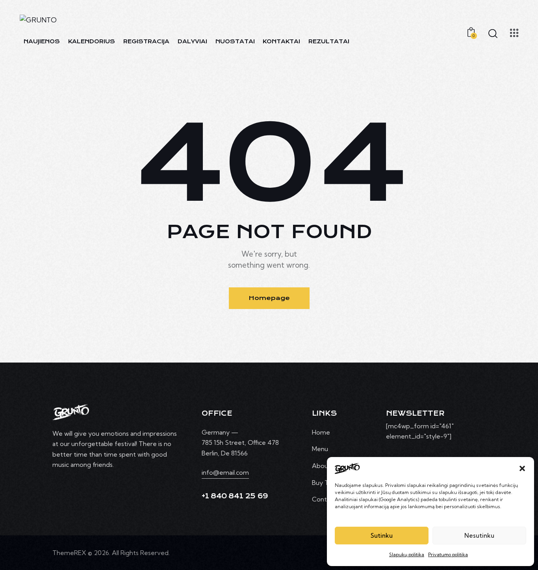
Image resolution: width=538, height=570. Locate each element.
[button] (522, 468)
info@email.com (225, 472)
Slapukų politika (406, 554)
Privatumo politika (448, 554)
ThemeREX (69, 553)
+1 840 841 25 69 (235, 496)
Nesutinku (479, 535)
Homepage (269, 298)
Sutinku (382, 535)
